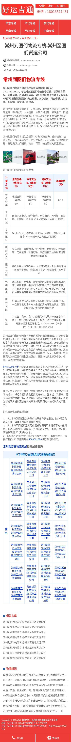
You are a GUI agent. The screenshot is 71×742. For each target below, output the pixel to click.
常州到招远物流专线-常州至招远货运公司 (24, 622)
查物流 (55, 738)
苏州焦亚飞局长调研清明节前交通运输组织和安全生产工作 (33, 711)
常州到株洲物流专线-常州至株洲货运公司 (24, 647)
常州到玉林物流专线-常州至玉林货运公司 (24, 652)
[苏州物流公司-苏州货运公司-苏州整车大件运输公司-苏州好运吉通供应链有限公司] (17, 9)
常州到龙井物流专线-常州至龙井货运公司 (46, 593)
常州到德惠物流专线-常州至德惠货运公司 (46, 510)
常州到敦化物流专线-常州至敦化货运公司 (31, 593)
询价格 (19, 738)
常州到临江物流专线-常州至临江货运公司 (46, 552)
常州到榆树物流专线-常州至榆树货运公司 (31, 510)
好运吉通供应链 (11, 38)
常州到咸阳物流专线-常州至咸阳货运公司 (24, 637)
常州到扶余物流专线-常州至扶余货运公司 (46, 572)
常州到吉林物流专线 (15, 446)
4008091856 (35, 439)
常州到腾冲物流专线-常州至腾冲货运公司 (24, 642)
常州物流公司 (29, 38)
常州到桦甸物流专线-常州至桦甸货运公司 (31, 531)
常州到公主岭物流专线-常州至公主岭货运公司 (60, 510)
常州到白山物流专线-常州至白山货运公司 (31, 489)
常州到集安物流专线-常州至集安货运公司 (31, 552)
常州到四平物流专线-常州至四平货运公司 (46, 468)
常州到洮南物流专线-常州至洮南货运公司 (31, 572)
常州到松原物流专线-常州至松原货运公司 (46, 489)
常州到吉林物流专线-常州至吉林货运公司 (31, 468)
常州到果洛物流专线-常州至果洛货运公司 (24, 627)
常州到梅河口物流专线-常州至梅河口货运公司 (17, 552)
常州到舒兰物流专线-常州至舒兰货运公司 (46, 531)
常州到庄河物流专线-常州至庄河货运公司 (24, 658)
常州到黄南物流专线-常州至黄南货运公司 (24, 632)
